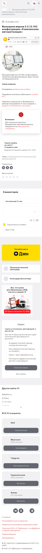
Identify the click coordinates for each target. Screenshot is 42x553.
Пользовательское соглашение (15, 521)
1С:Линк (5, 398)
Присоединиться (21, 466)
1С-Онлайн (7, 402)
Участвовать (21, 448)
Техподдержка (8, 538)
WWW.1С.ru (7, 395)
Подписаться (21, 430)
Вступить (21, 483)
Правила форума (9, 534)
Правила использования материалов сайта (20, 525)
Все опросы (21, 374)
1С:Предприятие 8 (14, 157)
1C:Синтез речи (34, 41)
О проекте (6, 517)
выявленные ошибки (21, 89)
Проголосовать (21, 368)
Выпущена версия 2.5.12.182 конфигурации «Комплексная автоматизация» (23, 37)
